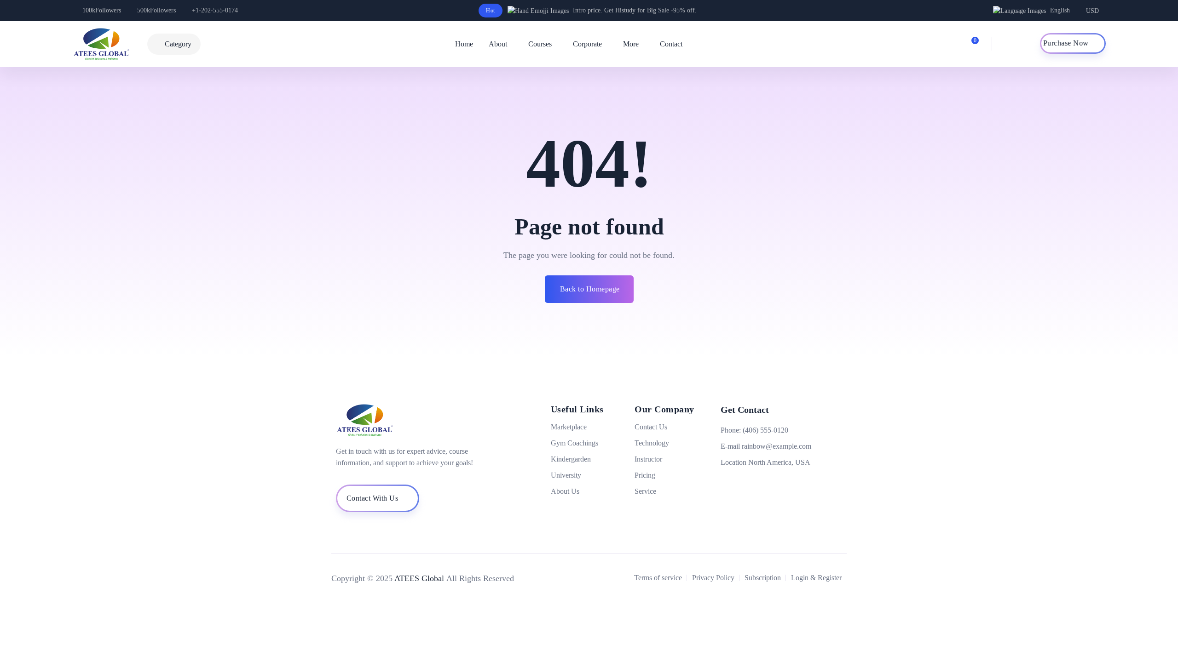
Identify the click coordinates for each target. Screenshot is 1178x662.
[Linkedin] (771, 483)
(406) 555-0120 (765, 430)
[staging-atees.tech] (108, 44)
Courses (540, 44)
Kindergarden (571, 459)
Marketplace (569, 427)
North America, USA (779, 462)
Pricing (645, 475)
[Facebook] (724, 483)
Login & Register (816, 578)
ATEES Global (419, 578)
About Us (565, 491)
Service (645, 491)
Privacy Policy (713, 578)
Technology (652, 443)
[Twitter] (739, 483)
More (631, 44)
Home (464, 44)
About (498, 44)
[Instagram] (755, 483)
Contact (671, 44)
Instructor (648, 459)
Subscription (763, 578)
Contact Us (651, 427)
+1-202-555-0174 (215, 10)
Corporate (587, 44)
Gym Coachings (574, 443)
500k (156, 10)
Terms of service (658, 578)
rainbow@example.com (776, 446)
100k (101, 10)
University (566, 475)
